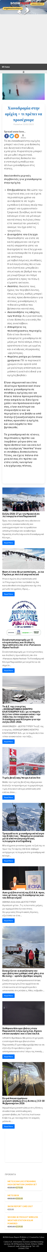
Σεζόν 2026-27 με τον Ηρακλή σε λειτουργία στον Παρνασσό (21, 515)
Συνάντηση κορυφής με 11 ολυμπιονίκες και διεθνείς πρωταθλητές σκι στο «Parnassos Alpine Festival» (21, 643)
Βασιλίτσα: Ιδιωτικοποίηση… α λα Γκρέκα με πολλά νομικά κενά (23, 573)
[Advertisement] (23, 39)
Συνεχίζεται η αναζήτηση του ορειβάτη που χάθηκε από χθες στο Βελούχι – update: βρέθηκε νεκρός (23, 973)
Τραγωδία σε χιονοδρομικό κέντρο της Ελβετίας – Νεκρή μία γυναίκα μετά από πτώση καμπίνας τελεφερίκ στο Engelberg (23, 837)
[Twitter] (11, 136)
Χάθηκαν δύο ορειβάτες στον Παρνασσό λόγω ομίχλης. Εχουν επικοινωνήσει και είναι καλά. (22, 1031)
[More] (16, 136)
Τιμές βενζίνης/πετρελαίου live (21, 777)
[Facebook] (6, 136)
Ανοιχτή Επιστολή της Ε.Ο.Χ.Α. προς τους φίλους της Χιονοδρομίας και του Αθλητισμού (23, 895)
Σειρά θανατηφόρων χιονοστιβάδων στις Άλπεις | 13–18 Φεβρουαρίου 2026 (23, 1101)
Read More (8, 543)
